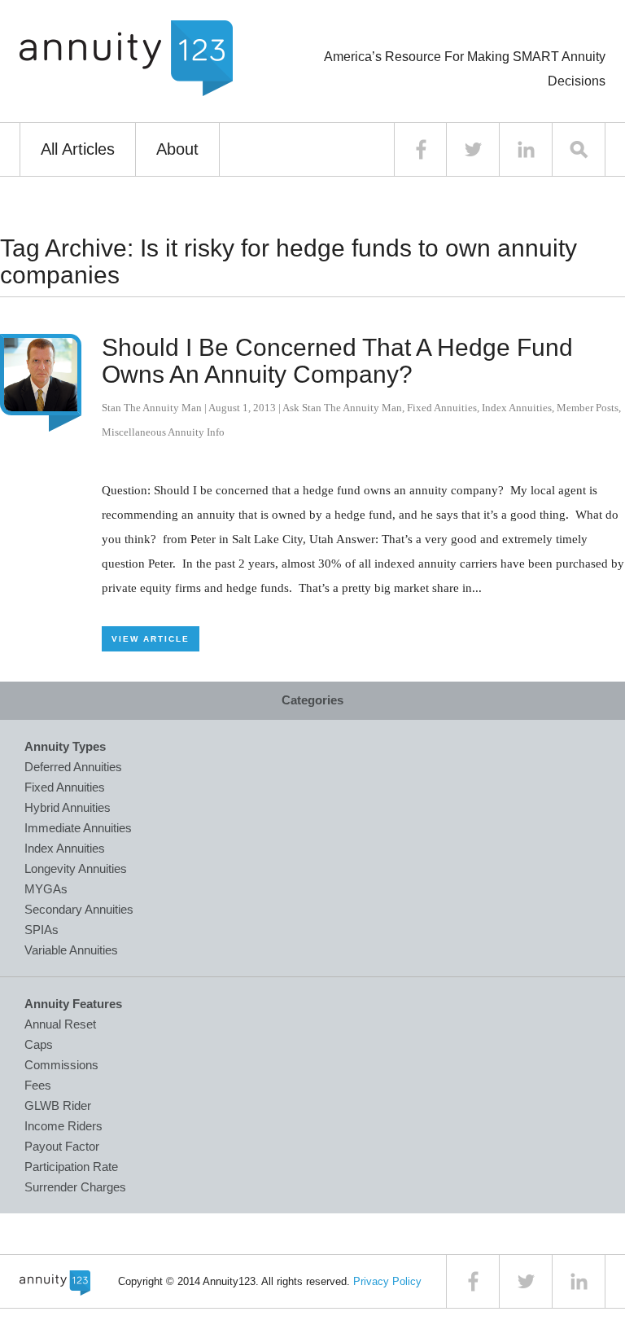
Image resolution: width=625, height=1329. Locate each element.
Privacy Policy (387, 1281)
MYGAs (46, 889)
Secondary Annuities (78, 909)
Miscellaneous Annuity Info (163, 432)
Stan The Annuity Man (152, 407)
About (177, 149)
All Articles (78, 149)
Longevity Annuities (75, 868)
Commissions (61, 1065)
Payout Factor (61, 1146)
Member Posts (587, 407)
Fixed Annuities (442, 407)
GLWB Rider (57, 1105)
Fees (37, 1085)
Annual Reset (60, 1024)
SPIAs (41, 929)
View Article (150, 638)
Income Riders (63, 1126)
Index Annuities (517, 407)
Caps (38, 1044)
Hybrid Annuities (67, 807)
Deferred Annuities (73, 767)
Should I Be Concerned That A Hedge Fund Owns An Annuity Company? (337, 361)
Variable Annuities (71, 950)
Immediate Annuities (78, 828)
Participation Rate (71, 1166)
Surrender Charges (75, 1187)
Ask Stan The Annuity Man (342, 407)
